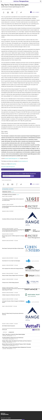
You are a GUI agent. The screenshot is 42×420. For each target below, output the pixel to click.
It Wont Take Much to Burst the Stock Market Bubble (13, 334)
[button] (3, 12)
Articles (5, 332)
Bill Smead (5, 6)
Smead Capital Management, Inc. (12, 158)
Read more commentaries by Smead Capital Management (12, 169)
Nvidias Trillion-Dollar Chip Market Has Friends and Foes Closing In (16, 341)
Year (38, 329)
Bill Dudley (4, 335)
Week (33, 329)
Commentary (11, 332)
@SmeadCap (13, 164)
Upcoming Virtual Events (9, 194)
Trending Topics (6, 191)
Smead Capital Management (15, 6)
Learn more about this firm (6, 9)
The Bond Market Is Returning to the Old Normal (12, 337)
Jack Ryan (4, 348)
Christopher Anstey (6, 345)
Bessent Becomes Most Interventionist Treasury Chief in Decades (16, 344)
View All (13, 191)
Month (36, 329)
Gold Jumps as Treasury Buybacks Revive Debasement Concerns (16, 347)
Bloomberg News (9, 335)
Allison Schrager (5, 338)
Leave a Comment (35, 12)
